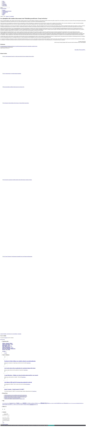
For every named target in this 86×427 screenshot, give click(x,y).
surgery (21, 405)
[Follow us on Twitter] (5, 410)
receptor (13, 405)
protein (10, 405)
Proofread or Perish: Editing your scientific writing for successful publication (20, 361)
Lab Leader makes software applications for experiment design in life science (19, 368)
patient (3, 405)
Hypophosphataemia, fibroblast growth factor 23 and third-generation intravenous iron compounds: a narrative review (18, 46)
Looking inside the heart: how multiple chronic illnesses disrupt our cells (15, 396)
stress (19, 405)
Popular (5, 353)
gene (56, 403)
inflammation (66, 403)
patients (6, 405)
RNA (15, 405)
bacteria (11, 403)
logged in (6, 338)
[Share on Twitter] (42, 333)
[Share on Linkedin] (43, 333)
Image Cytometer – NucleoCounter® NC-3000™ (14, 390)
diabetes (36, 403)
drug (48, 403)
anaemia (1, 334)
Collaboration (4, 4)
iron (12, 334)
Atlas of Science (5, 425)
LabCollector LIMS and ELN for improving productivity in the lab (18, 382)
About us (3, 2)
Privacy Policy (4, 5)
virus (37, 405)
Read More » (29, 363)
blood (14, 403)
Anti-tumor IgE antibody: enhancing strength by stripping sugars (14, 399)
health (58, 403)
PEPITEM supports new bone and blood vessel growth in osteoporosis (15, 395)
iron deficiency (15, 334)
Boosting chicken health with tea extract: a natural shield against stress (15, 397)
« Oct (3, 423)
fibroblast (4, 334)
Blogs (3, 14)
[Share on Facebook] (40, 333)
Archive (3, 13)
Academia (4, 12)
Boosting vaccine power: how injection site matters (12, 398)
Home (3, 1)
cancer (24, 403)
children (29, 403)
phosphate (19, 334)
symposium (24, 405)
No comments (11, 16)
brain (18, 403)
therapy (28, 405)
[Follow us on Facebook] (3, 410)
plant (8, 405)
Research (3, 10)
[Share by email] (45, 333)
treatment (32, 405)
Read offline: (77, 49)
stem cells (17, 405)
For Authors (4, 3)
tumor (35, 405)
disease (43, 403)
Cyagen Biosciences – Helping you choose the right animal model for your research (21, 375)
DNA (46, 403)
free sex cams (2, 340)
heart (60, 403)
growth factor (9, 334)
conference (33, 403)
